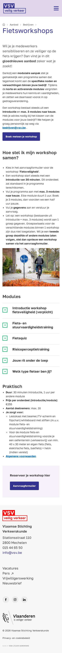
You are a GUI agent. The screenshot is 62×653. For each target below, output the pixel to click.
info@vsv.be (12, 552)
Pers (6, 573)
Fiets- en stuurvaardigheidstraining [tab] (32, 325)
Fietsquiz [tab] (19, 338)
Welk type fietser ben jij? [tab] (32, 371)
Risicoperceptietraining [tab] (30, 349)
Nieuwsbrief (11, 583)
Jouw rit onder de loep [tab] (30, 360)
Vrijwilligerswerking (17, 578)
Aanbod (14, 24)
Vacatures (10, 568)
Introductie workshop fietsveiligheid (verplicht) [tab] (32, 310)
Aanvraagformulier (24, 485)
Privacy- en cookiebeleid (16, 638)
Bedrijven (28, 24)
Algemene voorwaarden (21, 456)
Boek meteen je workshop (21, 136)
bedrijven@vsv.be (14, 127)
